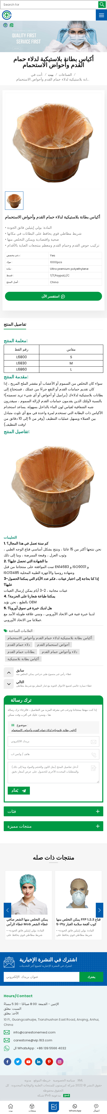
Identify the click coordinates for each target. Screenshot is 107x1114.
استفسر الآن (51, 296)
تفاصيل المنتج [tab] (15, 324)
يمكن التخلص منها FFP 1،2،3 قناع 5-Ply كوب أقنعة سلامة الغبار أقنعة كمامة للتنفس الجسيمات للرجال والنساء (78, 921)
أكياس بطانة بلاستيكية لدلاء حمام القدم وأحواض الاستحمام (49, 637)
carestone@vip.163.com (32, 1040)
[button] (99, 910)
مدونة (27, 1080)
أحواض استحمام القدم (53, 644)
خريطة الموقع (42, 1080)
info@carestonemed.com (34, 1032)
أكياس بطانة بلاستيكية (23, 658)
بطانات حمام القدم (21, 651)
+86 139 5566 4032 (51, 1048)
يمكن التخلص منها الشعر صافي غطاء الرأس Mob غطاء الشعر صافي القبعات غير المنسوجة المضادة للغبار (27, 921)
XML (80, 1080)
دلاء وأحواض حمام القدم (59, 651)
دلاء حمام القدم (18, 644)
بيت (51, 75)
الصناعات (65, 75)
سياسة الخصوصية (64, 1080)
